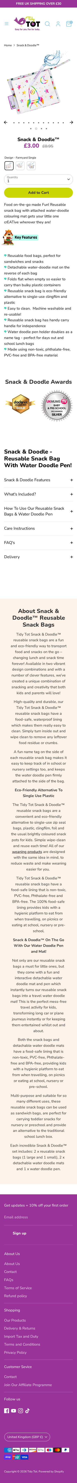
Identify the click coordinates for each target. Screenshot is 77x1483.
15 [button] (46, 128)
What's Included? (20, 494)
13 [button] (36, 129)
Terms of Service (18, 1288)
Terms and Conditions (22, 1344)
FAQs (8, 1279)
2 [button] (19, 122)
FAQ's (9, 542)
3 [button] (23, 122)
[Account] (58, 22)
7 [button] (43, 122)
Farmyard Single (9, 165)
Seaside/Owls (31, 165)
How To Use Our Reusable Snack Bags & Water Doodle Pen (34, 511)
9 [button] (53, 122)
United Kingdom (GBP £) (25, 1437)
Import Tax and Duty (21, 1336)
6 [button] (38, 122)
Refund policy (15, 1295)
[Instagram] (20, 1410)
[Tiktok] (27, 1410)
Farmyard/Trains (20, 165)
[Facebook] (6, 1410)
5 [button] (33, 122)
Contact (10, 1271)
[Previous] (5, 122)
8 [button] (48, 122)
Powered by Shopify (51, 1471)
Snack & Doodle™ (28, 45)
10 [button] (58, 122)
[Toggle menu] (6, 24)
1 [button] (14, 122)
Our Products (15, 1320)
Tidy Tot (32, 1471)
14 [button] (41, 128)
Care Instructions (19, 528)
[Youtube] (13, 1410)
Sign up (19, 1233)
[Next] (71, 122)
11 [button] (63, 122)
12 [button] (30, 128)
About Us (12, 1263)
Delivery (12, 557)
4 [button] (28, 122)
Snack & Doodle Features (27, 480)
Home (8, 45)
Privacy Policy (15, 1352)
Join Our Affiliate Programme (28, 1384)
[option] (38, 84)
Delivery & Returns (19, 1328)
